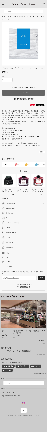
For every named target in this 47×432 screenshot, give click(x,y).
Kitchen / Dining (11, 232)
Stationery (9, 213)
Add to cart (23, 93)
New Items (9, 247)
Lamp (8, 237)
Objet (8, 228)
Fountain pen (10, 203)
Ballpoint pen (10, 208)
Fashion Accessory (12, 223)
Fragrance (9, 242)
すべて (7, 164)
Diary (7, 218)
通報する (42, 152)
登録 (41, 278)
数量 (3, 76)
